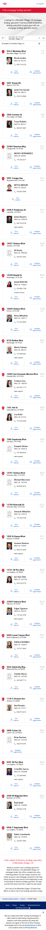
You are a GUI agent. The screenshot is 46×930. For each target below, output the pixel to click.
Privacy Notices (31, 928)
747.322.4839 (21, 322)
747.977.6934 (21, 649)
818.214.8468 (21, 96)
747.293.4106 (21, 518)
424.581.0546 (21, 192)
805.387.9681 (21, 128)
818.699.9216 (21, 486)
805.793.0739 (21, 223)
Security (22, 905)
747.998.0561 (21, 354)
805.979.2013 (21, 712)
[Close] (43, 912)
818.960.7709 (21, 289)
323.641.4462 (21, 841)
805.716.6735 (21, 65)
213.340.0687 (21, 776)
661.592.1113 (21, 387)
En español (40, 4)
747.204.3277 (21, 160)
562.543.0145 (21, 744)
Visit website (16, 72)
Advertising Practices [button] (34, 905)
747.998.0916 (21, 453)
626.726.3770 (21, 583)
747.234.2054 (21, 421)
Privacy (15, 905)
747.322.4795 (21, 615)
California (23, 899)
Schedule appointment (37, 72)
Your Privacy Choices (21, 908)
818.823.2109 (21, 809)
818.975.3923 (21, 257)
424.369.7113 (21, 680)
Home (7, 905)
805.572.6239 (21, 550)
